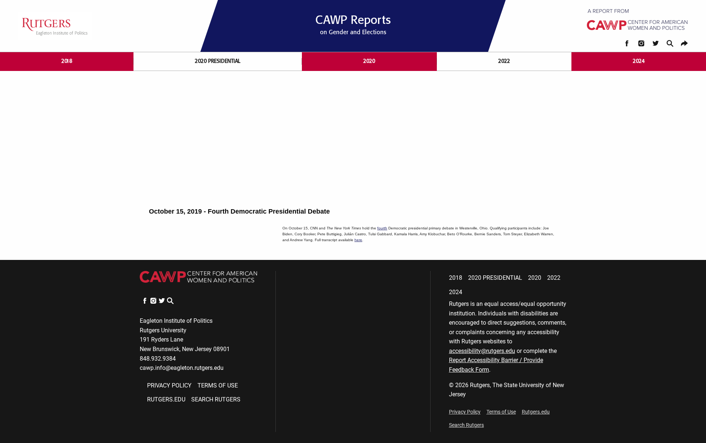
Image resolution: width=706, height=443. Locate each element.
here (358, 240)
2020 (369, 61)
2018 (66, 61)
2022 (504, 61)
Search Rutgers (215, 399)
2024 (639, 61)
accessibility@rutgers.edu (482, 350)
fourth (382, 228)
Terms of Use (217, 385)
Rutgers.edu (166, 399)
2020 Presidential (217, 61)
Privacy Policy (169, 385)
